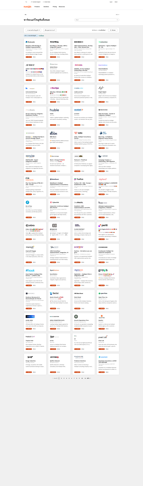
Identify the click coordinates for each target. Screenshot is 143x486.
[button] (117, 15)
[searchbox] (96, 19)
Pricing (55, 6)
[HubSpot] (27, 7)
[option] (33, 30)
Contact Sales (47, 1)
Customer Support (36, 1)
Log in (111, 1)
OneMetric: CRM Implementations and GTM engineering (82, 206)
